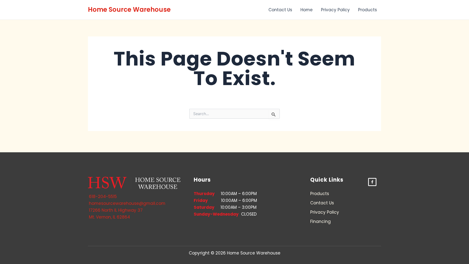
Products (367, 10)
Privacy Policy (335, 10)
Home (306, 10)
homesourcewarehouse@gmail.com (127, 203)
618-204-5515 (103, 196)
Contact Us (280, 10)
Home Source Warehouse (129, 9)
